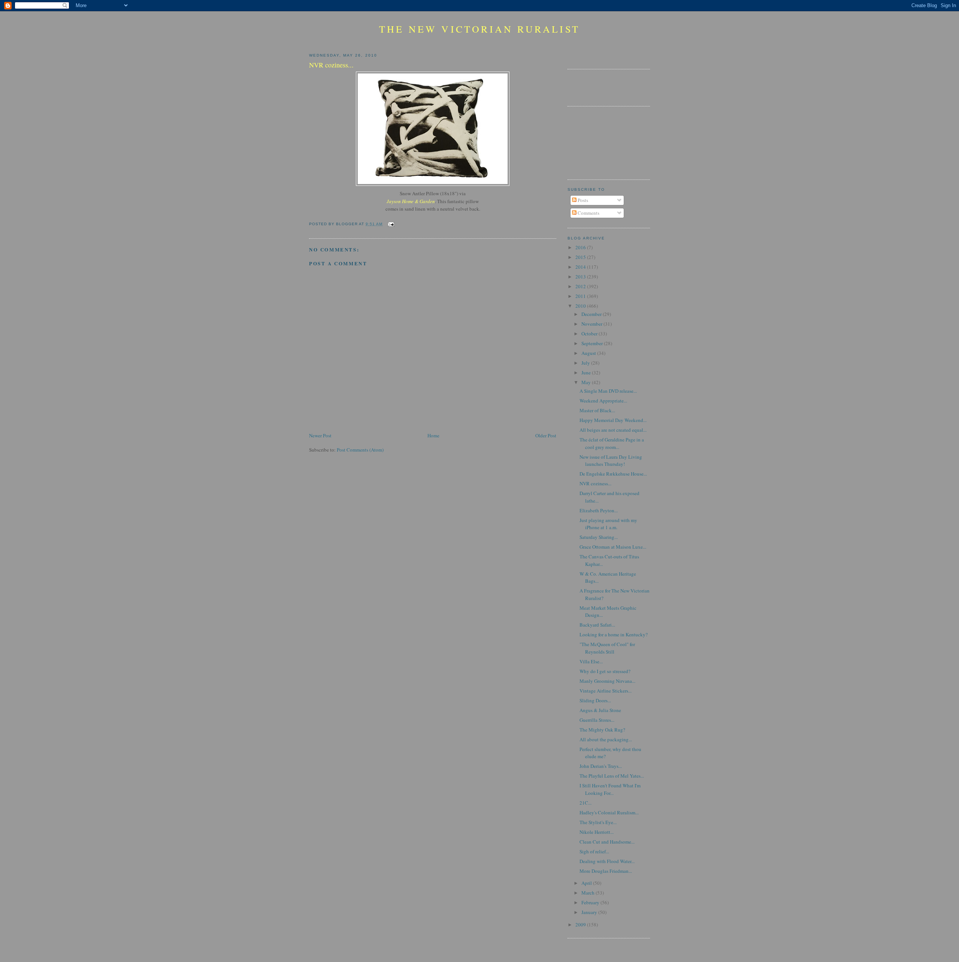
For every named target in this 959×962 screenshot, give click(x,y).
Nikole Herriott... (597, 832)
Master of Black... (597, 410)
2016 (581, 247)
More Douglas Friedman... (606, 871)
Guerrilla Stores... (597, 720)
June (586, 372)
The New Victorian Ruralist (479, 28)
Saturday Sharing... (599, 537)
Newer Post (320, 435)
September (592, 343)
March (588, 892)
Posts (582, 200)
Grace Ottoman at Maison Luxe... (613, 546)
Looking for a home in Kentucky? (614, 634)
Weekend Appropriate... (603, 400)
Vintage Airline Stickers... (606, 690)
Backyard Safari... (597, 624)
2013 (581, 276)
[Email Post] (390, 224)
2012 (581, 286)
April (587, 883)
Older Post (545, 435)
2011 (581, 296)
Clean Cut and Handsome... (607, 841)
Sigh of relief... (594, 851)
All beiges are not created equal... (613, 429)
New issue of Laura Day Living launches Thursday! (611, 460)
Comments (588, 212)
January (589, 912)
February (590, 902)
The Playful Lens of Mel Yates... (612, 775)
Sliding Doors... (595, 700)
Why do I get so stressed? (605, 671)
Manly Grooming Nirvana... (607, 681)
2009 (581, 924)
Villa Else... (591, 661)
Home (433, 435)
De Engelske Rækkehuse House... (613, 473)
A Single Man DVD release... (608, 390)
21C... (586, 802)
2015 (581, 257)
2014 (581, 266)
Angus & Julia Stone (600, 710)
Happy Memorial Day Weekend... (613, 420)
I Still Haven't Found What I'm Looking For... (610, 789)
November (592, 323)
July (586, 362)
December (592, 314)
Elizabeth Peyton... (599, 510)
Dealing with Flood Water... (607, 861)
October (590, 333)
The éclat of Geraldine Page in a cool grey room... (612, 443)
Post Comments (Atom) (360, 449)
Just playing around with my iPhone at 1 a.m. (608, 524)
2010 (581, 305)
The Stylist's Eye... (598, 822)
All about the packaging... (606, 739)
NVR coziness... (595, 483)
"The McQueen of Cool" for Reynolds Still (607, 648)
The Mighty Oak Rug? (602, 729)
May (586, 382)
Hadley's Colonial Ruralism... (609, 812)
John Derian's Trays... (601, 766)
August (589, 353)
